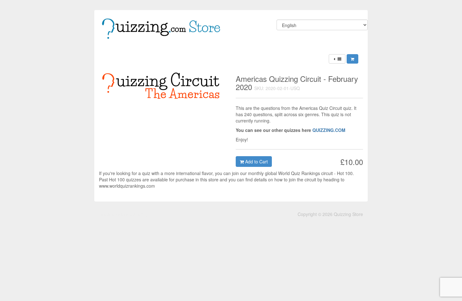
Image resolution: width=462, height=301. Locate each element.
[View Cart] (352, 59)
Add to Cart (256, 161)
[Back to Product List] (337, 59)
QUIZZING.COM (328, 130)
